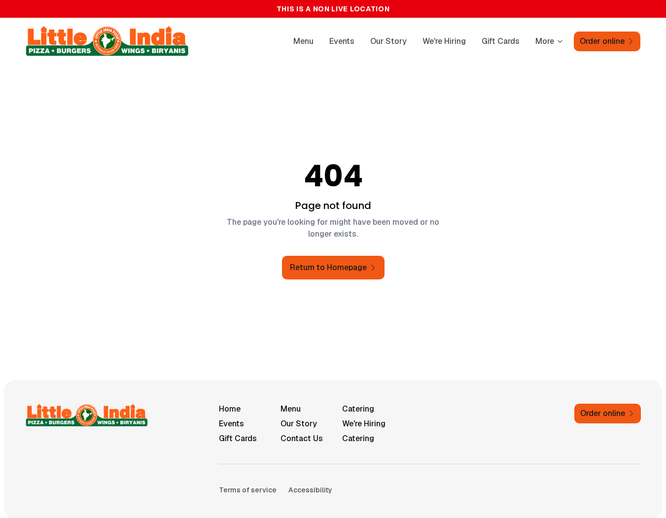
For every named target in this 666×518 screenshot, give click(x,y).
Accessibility (310, 489)
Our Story (388, 41)
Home (230, 409)
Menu (303, 41)
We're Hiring (444, 41)
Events (341, 41)
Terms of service (248, 489)
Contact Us (301, 438)
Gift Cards (501, 41)
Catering (358, 409)
